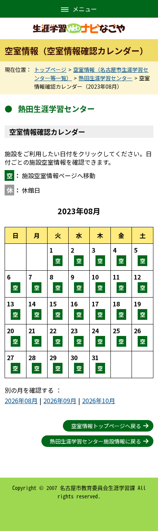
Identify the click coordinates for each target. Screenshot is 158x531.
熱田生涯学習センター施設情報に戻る (95, 441)
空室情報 (58, 257)
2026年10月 (98, 400)
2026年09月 (59, 400)
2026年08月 (21, 400)
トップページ (50, 69)
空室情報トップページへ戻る (106, 426)
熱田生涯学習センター (105, 78)
